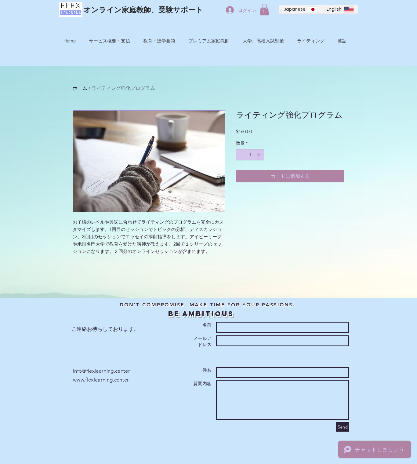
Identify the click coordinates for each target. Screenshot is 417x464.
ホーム (80, 88)
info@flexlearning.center (101, 371)
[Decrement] (241, 154)
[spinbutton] (250, 154)
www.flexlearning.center (101, 380)
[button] (264, 9)
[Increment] (259, 154)
